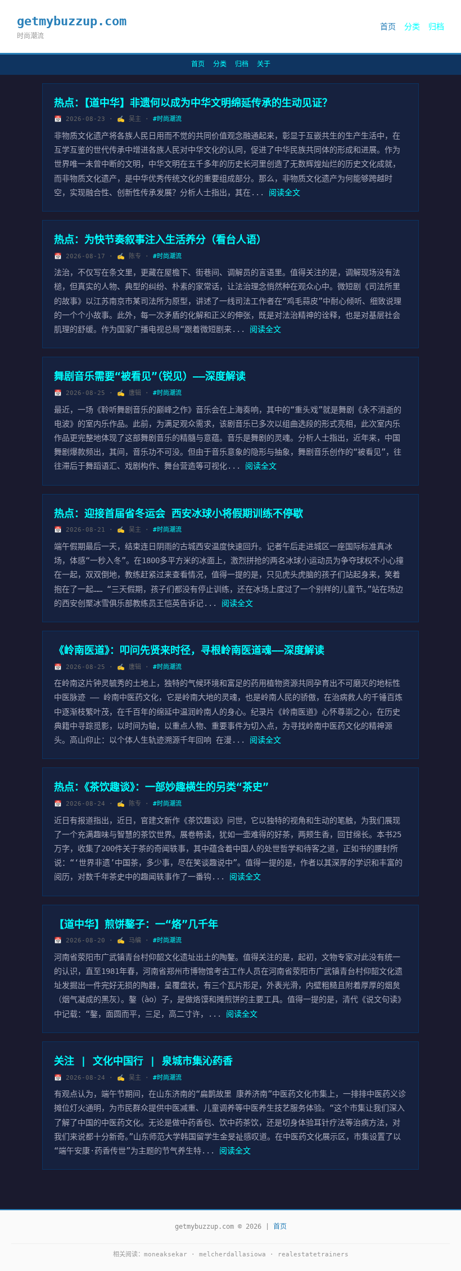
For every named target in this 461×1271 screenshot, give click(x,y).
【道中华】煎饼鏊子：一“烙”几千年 (136, 924)
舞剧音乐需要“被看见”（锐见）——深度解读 (150, 376)
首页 (388, 26)
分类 (412, 26)
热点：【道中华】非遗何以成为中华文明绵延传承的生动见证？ (193, 103)
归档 (436, 26)
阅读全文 (284, 192)
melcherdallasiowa (232, 1254)
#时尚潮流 (167, 119)
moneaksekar (165, 1254)
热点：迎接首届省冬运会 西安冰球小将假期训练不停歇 (178, 513)
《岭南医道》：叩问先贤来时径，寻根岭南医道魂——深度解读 (189, 650)
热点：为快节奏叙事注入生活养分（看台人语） (160, 239)
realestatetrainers (313, 1254)
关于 (263, 64)
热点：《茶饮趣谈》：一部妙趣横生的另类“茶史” (161, 787)
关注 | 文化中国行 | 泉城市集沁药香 (143, 1061)
